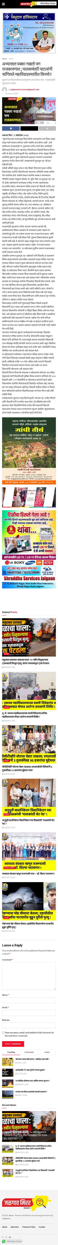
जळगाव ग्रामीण (9, 868)
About (4, 1227)
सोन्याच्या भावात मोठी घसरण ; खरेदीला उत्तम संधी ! (32, 1059)
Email (5, 1007)
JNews (11, 1216)
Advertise (15, 1227)
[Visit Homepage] (29, 4)
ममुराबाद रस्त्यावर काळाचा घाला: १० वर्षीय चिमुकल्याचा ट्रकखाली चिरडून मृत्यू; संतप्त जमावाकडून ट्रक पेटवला (25, 1133)
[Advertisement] (29, 601)
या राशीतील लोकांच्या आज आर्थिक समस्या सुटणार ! (32, 1081)
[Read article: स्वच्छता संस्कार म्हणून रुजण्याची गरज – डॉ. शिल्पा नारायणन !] (29, 851)
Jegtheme (6, 1219)
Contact (42, 1227)
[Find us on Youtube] (10, 1237)
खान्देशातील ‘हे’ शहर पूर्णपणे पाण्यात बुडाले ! (30, 1070)
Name (5, 995)
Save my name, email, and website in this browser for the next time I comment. (29, 1034)
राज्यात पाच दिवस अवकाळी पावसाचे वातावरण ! (31, 1092)
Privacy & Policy (28, 1227)
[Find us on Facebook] (2, 1237)
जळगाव (11, 59)
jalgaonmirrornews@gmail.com (25, 89)
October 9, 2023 (11, 94)
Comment (7, 959)
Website (6, 1020)
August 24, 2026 (9, 667)
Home (4, 59)
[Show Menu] (3, 4)
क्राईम (6, 654)
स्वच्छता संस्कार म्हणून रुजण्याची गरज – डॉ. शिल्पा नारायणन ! (28, 873)
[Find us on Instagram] (6, 1237)
